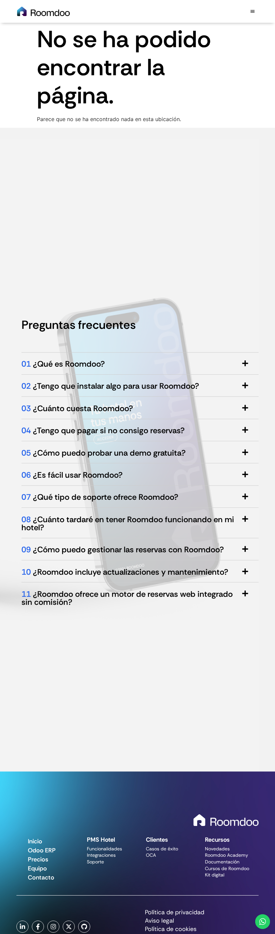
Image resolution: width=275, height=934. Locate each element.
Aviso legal (159, 921)
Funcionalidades (104, 849)
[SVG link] (226, 820)
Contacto (41, 877)
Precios (38, 859)
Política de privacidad (174, 912)
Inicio (35, 841)
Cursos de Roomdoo (227, 868)
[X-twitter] (69, 927)
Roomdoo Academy (226, 855)
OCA (151, 855)
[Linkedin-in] (22, 927)
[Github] (84, 927)
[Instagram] (53, 927)
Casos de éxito (162, 849)
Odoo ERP (42, 850)
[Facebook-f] (38, 927)
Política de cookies (171, 929)
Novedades (217, 849)
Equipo (37, 868)
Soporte (95, 862)
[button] (253, 11)
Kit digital (214, 875)
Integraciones (101, 855)
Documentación (222, 862)
